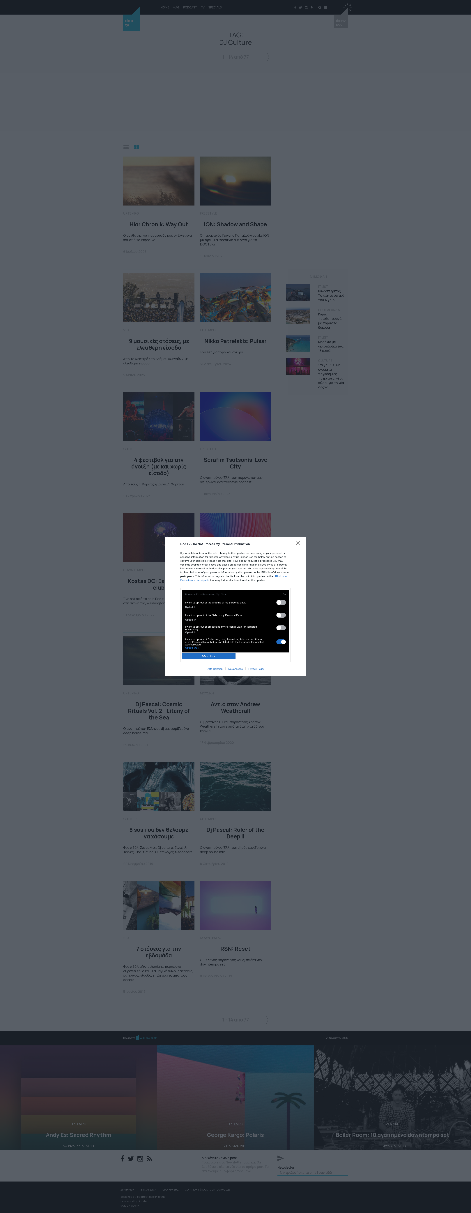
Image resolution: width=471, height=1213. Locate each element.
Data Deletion (215, 668)
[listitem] (235, 594)
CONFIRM (209, 655)
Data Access (235, 668)
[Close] (299, 544)
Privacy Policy (256, 668)
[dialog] (235, 606)
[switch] (281, 602)
